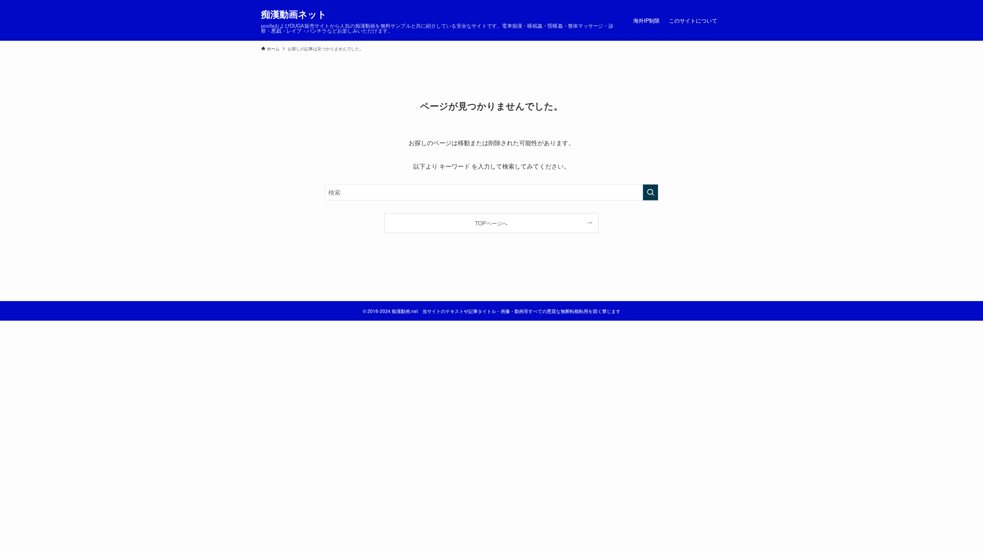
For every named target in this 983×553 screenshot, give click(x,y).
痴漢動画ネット (294, 13)
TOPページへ (491, 223)
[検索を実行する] (650, 192)
